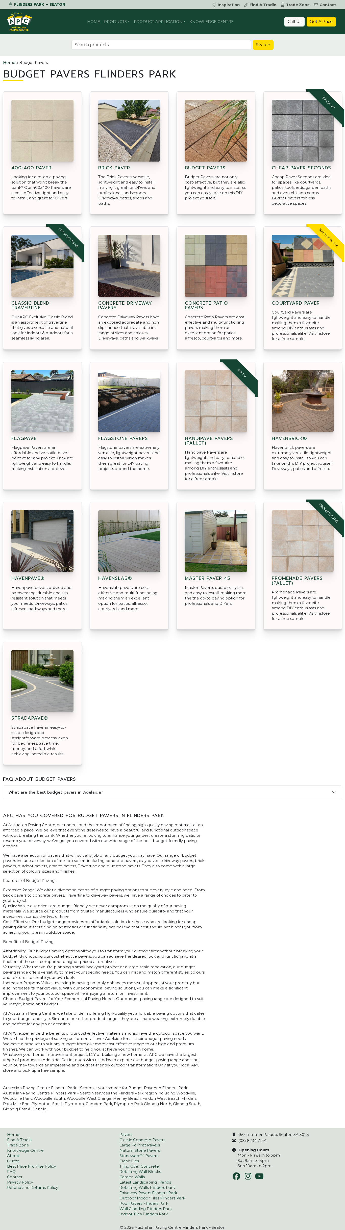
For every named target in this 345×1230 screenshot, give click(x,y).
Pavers (125, 1134)
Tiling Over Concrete (139, 1166)
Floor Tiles (129, 1161)
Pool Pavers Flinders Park (143, 1203)
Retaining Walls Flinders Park (147, 1187)
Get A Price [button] (321, 21)
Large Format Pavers (139, 1145)
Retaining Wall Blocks (140, 1171)
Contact (327, 4)
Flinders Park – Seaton (39, 4)
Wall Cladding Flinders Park (145, 1208)
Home (93, 21)
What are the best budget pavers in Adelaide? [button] (55, 792)
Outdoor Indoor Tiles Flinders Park (152, 1198)
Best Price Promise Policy (31, 1166)
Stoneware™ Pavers (138, 1155)
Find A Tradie (263, 4)
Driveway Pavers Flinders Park (148, 1192)
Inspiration (229, 4)
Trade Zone (298, 4)
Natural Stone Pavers (139, 1150)
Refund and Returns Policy (32, 1187)
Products (115, 21)
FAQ (11, 1171)
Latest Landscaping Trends (145, 1182)
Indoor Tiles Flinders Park (143, 1214)
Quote (13, 1161)
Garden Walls (132, 1176)
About (13, 1155)
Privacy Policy (20, 1182)
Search (263, 44)
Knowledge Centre (211, 21)
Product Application (158, 21)
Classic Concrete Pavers (142, 1139)
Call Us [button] (294, 21)
